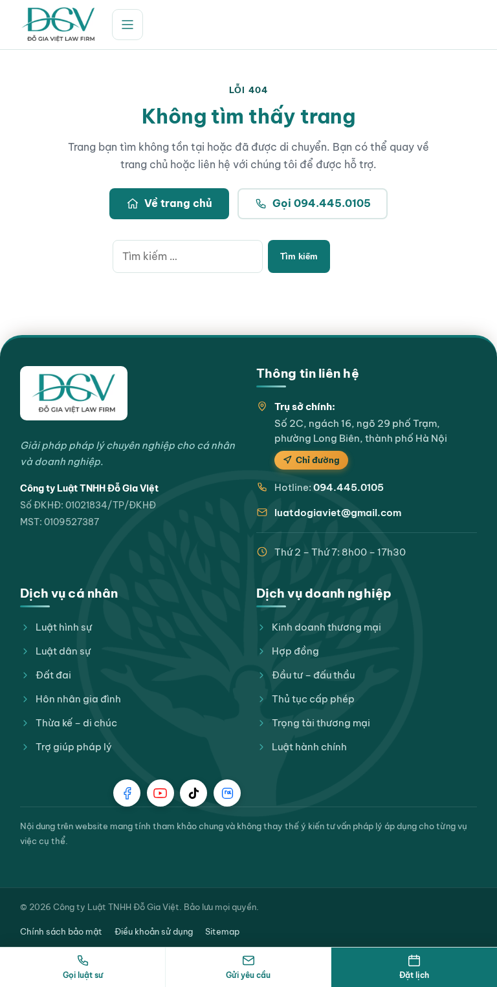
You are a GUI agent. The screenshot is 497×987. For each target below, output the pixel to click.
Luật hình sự (64, 627)
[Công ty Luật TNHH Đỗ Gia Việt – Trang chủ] (58, 24)
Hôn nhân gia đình (78, 699)
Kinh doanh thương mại (326, 627)
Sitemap (222, 931)
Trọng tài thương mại (321, 723)
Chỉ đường (318, 460)
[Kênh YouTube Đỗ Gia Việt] (160, 793)
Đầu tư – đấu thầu (313, 675)
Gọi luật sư (83, 975)
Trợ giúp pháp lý (74, 747)
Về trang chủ (178, 203)
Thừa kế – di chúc (76, 723)
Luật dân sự (63, 651)
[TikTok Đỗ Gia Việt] (193, 793)
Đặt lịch (414, 975)
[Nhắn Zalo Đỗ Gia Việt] (227, 793)
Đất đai (53, 675)
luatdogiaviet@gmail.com (337, 512)
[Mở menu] (127, 24)
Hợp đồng (295, 651)
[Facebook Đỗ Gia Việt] (126, 793)
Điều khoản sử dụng (154, 931)
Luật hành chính (309, 747)
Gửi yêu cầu (248, 975)
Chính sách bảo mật (61, 931)
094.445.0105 (348, 487)
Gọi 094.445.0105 (321, 203)
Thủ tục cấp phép (313, 699)
